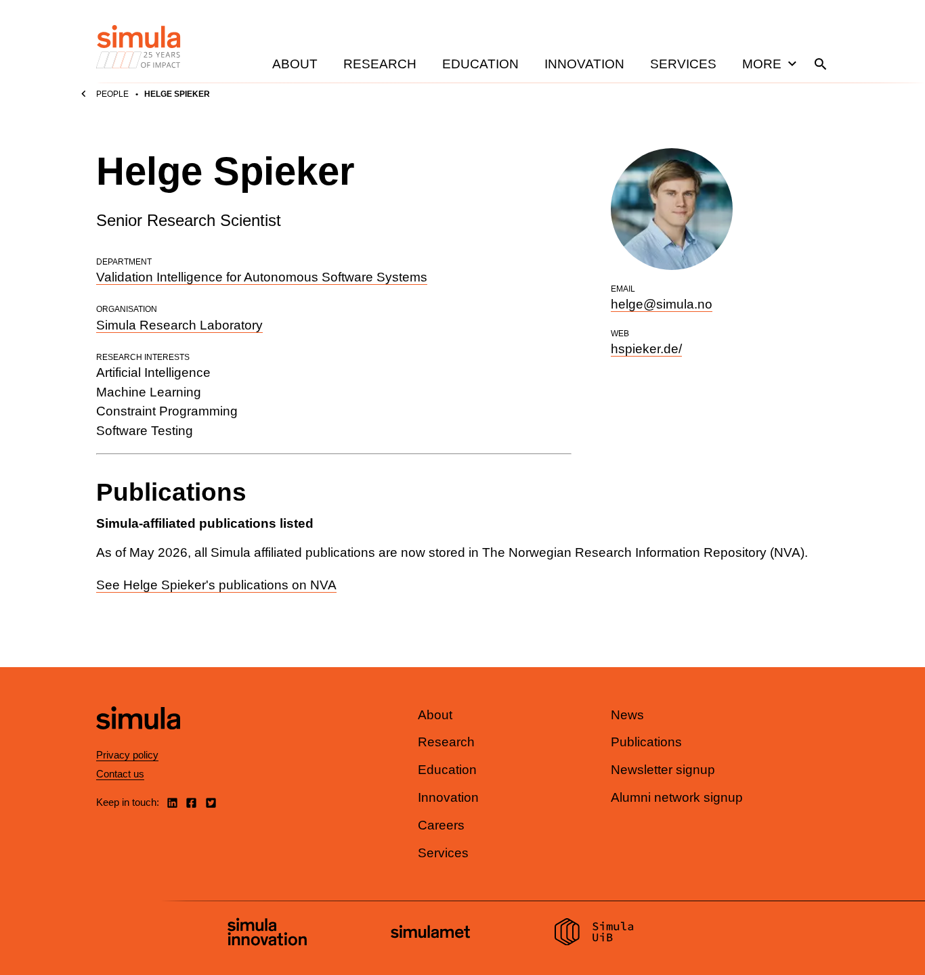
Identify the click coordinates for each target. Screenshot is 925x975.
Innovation (584, 64)
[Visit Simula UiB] (594, 933)
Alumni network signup (677, 797)
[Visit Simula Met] (430, 933)
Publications (646, 742)
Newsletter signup (663, 770)
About (295, 64)
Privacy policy (127, 755)
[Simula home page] (138, 740)
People (112, 94)
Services (683, 64)
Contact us (120, 773)
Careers (441, 825)
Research (379, 64)
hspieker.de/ (646, 349)
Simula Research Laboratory (179, 325)
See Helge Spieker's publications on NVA (216, 585)
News (627, 715)
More (761, 64)
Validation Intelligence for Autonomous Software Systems (261, 277)
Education (480, 64)
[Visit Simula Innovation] (267, 933)
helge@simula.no (661, 304)
